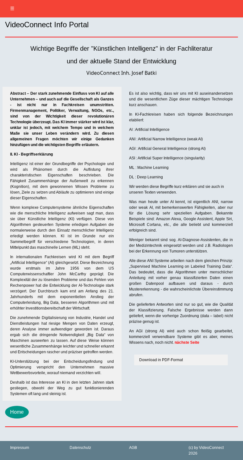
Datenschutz (80, 447)
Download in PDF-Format (161, 360)
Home (17, 412)
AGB (133, 447)
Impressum (19, 447)
